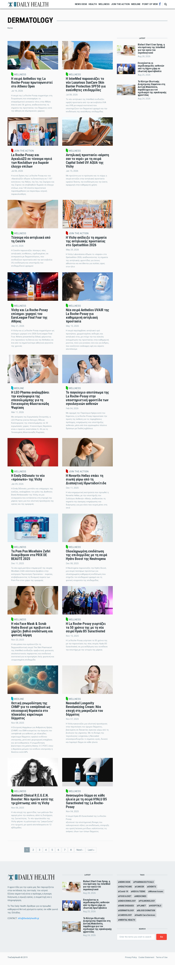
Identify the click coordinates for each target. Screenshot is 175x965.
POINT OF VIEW (150, 4)
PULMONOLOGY (147, 901)
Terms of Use (161, 957)
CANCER (140, 887)
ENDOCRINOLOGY (128, 901)
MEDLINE (135, 4)
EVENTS (152, 887)
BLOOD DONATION (146, 910)
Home (10, 28)
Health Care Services (145, 915)
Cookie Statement (146, 957)
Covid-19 (124, 891)
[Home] (28, 4)
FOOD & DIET (125, 896)
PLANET (142, 906)
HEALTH (93, 4)
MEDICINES (141, 896)
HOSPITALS (156, 906)
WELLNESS (104, 4)
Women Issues (156, 891)
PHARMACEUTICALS (144, 882)
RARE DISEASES (127, 906)
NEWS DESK (81, 4)
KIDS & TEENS (138, 891)
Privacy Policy (131, 957)
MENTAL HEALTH (127, 920)
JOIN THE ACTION (120, 4)
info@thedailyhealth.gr (28, 918)
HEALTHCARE (126, 887)
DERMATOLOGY (127, 910)
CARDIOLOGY (126, 915)
